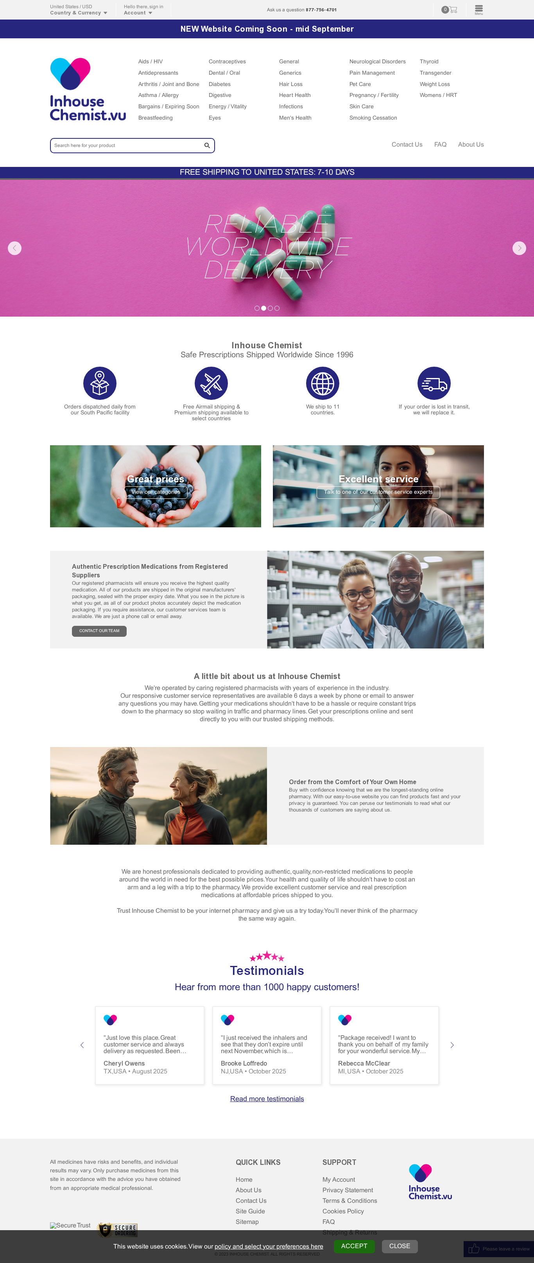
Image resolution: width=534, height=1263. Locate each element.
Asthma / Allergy (158, 95)
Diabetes (220, 84)
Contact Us (407, 145)
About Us (471, 145)
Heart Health (295, 95)
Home (244, 1180)
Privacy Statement (348, 1190)
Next (519, 248)
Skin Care (361, 106)
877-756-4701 (321, 10)
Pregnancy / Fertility (374, 95)
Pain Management (372, 73)
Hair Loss (291, 84)
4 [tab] (277, 308)
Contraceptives (227, 61)
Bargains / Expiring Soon (168, 106)
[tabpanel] (267, 248)
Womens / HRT (438, 95)
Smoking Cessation (373, 118)
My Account (339, 1180)
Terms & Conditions (350, 1201)
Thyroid (429, 61)
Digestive (220, 95)
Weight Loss (435, 84)
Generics (290, 73)
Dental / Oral (224, 73)
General (289, 61)
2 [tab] (263, 308)
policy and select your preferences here (269, 1247)
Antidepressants (158, 73)
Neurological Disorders (377, 61)
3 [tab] (270, 308)
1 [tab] (257, 308)
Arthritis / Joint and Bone (168, 84)
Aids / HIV (150, 61)
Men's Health (295, 118)
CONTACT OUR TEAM (99, 631)
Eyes (215, 118)
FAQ (440, 145)
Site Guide (250, 1212)
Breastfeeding (155, 118)
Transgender (436, 73)
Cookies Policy (343, 1212)
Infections (291, 106)
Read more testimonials (267, 1099)
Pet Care (360, 84)
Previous (15, 248)
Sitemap (247, 1222)
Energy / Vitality (228, 106)
